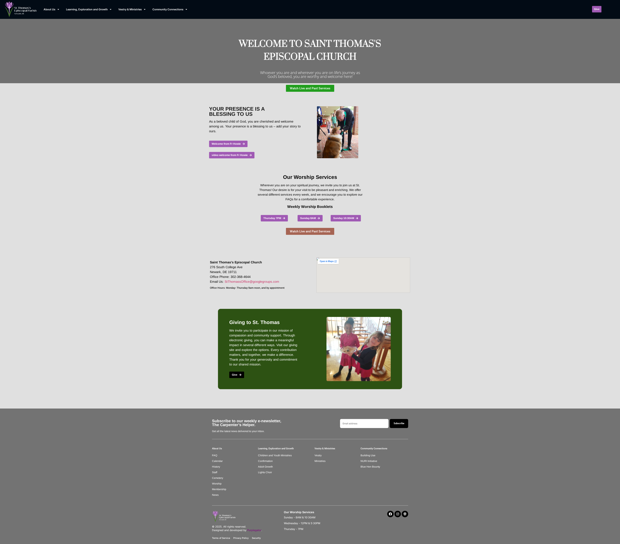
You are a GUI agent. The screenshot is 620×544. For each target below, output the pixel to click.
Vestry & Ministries (130, 9)
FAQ (214, 455)
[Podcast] (405, 514)
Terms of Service (221, 538)
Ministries (320, 461)
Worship (217, 483)
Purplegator (254, 530)
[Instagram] (397, 514)
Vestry (318, 455)
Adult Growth (265, 466)
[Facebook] (390, 514)
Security (256, 538)
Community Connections (167, 9)
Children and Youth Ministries (270, 455)
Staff (214, 472)
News (215, 495)
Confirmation (265, 461)
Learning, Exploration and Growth (87, 9)
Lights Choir (265, 472)
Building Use (368, 455)
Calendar (217, 461)
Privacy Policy (241, 538)
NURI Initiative (369, 461)
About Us (49, 9)
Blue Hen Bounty (370, 466)
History (216, 466)
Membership (219, 489)
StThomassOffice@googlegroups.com (252, 281)
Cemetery (217, 478)
